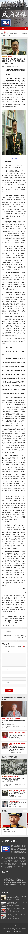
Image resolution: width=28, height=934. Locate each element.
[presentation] (24, 811)
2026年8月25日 (10, 899)
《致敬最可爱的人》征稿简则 (11, 829)
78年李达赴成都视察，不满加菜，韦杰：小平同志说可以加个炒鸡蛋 (17, 793)
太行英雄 (12, 66)
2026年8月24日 (10, 911)
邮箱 (8, 676)
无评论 (16, 66)
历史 (7, 776)
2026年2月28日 (5, 724)
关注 (4, 825)
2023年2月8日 (6, 831)
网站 (8, 683)
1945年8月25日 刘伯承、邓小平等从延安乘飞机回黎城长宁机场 (17, 896)
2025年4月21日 (12, 806)
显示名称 (9, 669)
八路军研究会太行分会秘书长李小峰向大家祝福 (17, 736)
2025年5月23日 (5, 781)
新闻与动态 (4, 56)
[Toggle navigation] (3, 28)
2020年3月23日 (5, 66)
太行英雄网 (13, 929)
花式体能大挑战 (7, 631)
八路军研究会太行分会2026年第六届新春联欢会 (11, 718)
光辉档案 (4, 776)
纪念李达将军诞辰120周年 (13, 776)
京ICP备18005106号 (16, 931)
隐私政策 (8, 931)
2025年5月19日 (12, 796)
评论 (8, 651)
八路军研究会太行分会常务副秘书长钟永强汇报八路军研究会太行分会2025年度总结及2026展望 (17, 748)
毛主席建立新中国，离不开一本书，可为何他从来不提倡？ (13, 636)
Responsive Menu (25, 8)
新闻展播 (10, 56)
